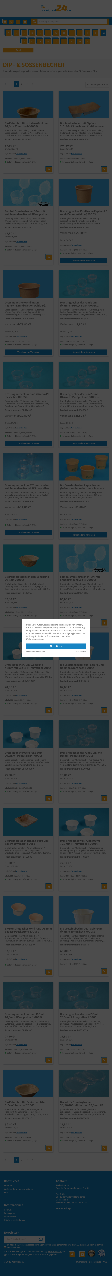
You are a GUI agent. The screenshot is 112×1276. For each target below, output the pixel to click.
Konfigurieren (81, 651)
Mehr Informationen (35, 639)
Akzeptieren (56, 646)
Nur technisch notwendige (35, 651)
